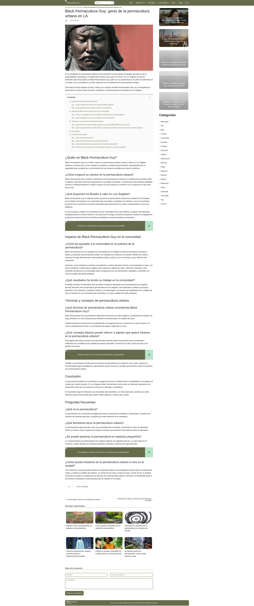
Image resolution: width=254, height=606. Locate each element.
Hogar (163, 167)
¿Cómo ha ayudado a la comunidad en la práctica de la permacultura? (100, 115)
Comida (163, 134)
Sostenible (164, 191)
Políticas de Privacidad (143, 603)
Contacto (154, 603)
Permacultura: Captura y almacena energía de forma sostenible (134, 499)
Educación (164, 150)
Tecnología (164, 195)
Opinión (163, 179)
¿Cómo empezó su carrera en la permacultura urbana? (94, 105)
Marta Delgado (74, 20)
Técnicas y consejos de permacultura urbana (87, 121)
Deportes (164, 142)
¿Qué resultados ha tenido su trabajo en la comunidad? (94, 118)
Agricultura (139, 3)
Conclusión (76, 131)
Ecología (151, 3)
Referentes (164, 183)
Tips (162, 200)
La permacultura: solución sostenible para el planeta (83, 499)
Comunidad (163, 3)
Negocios (164, 171)
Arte (173, 3)
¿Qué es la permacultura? (84, 138)
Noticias (163, 175)
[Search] (112, 2)
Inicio (131, 3)
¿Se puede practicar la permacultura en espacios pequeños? (96, 144)
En (186, 3)
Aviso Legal (118, 603)
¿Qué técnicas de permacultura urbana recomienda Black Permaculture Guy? (102, 125)
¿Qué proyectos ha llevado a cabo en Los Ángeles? (93, 108)
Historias (164, 163)
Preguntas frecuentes (79, 134)
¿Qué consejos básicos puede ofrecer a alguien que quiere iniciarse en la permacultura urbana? (109, 128)
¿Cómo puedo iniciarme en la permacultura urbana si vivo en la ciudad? (100, 147)
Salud (163, 187)
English (163, 154)
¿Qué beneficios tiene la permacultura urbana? (91, 141)
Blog (180, 3)
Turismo (163, 204)
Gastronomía (165, 158)
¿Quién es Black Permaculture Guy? (84, 101)
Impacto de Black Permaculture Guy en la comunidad (90, 111)
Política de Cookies (129, 603)
